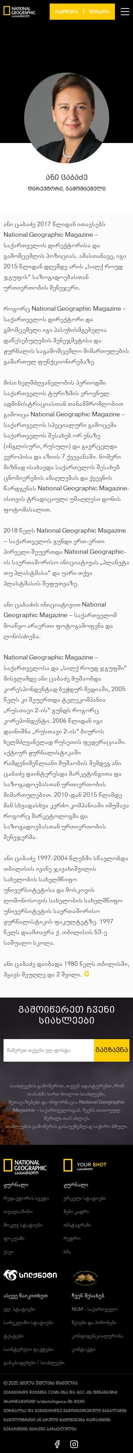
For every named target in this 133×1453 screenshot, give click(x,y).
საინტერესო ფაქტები (28, 1349)
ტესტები (14, 1336)
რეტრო (72, 1238)
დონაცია (99, 12)
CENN (53, 1392)
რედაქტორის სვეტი (26, 1198)
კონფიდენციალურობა (97, 1336)
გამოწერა (66, 12)
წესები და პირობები (94, 1323)
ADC (80, 1392)
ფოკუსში (14, 1238)
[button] (125, 12)
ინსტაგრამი (77, 1225)
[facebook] (57, 1443)
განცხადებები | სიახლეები (34, 1363)
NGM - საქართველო (94, 1309)
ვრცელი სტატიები (84, 1198)
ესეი (8, 1252)
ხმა (67, 1252)
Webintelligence (51, 1401)
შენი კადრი (76, 1212)
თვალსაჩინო (18, 1212)
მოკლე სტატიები (23, 1225)
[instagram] (74, 1443)
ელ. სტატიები (19, 1309)
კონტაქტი (83, 1349)
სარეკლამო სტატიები (29, 1323)
